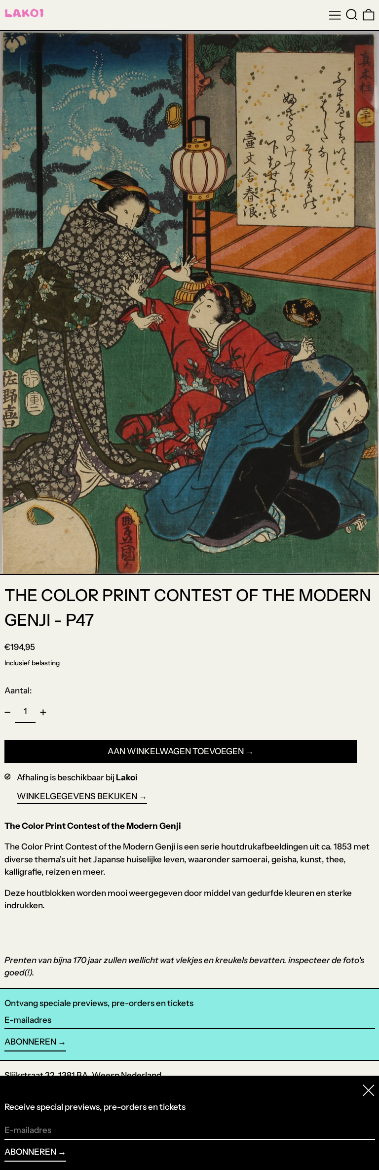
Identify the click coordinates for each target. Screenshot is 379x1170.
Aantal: (18, 690)
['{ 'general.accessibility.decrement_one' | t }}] (7, 712)
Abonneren (30, 1042)
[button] (351, 15)
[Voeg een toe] (43, 712)
